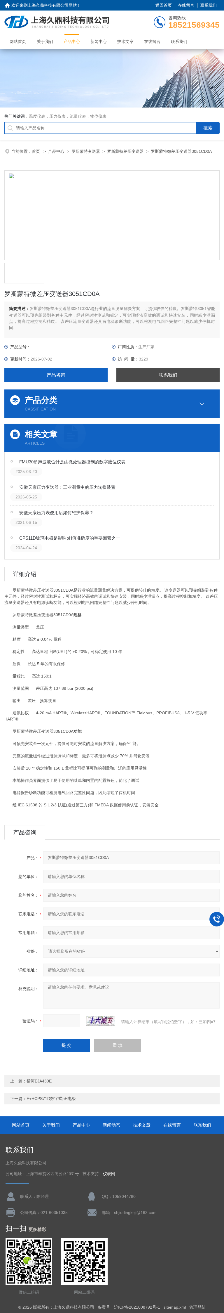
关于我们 (45, 41)
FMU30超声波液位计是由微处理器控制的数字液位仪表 (72, 461)
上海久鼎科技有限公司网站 (52, 5)
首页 (36, 151)
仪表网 (109, 1174)
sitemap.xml (175, 1307)
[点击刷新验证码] (100, 1021)
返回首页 (163, 5)
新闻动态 (111, 1125)
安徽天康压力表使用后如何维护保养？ (56, 512)
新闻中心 (98, 41)
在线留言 (186, 5)
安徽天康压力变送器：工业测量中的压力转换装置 (67, 487)
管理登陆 (197, 1307)
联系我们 (208, 5)
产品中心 (72, 41)
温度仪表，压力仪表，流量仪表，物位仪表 (67, 116)
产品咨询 (56, 375)
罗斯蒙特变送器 (85, 151)
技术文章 (125, 41)
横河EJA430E (39, 1081)
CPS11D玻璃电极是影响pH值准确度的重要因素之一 (69, 538)
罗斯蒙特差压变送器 (125, 151)
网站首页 (18, 41)
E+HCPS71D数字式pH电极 (51, 1098)
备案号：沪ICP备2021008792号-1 (129, 1307)
